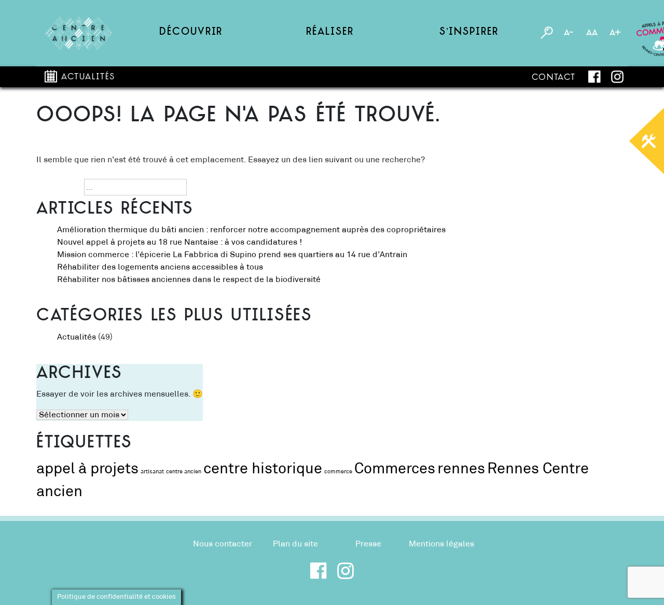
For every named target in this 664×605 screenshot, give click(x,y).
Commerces (394, 468)
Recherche (57, 187)
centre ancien (183, 471)
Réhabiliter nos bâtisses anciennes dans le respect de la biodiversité (190, 279)
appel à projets (87, 468)
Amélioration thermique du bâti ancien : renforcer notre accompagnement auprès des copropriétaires (251, 230)
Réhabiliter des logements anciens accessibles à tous (161, 267)
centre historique (262, 468)
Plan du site (295, 544)
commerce (338, 471)
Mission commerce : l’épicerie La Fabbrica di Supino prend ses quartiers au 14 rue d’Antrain (232, 254)
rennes (461, 468)
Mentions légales (441, 544)
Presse (368, 544)
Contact (554, 78)
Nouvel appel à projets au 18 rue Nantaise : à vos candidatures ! (179, 242)
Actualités (88, 77)
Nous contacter (222, 544)
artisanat (152, 471)
